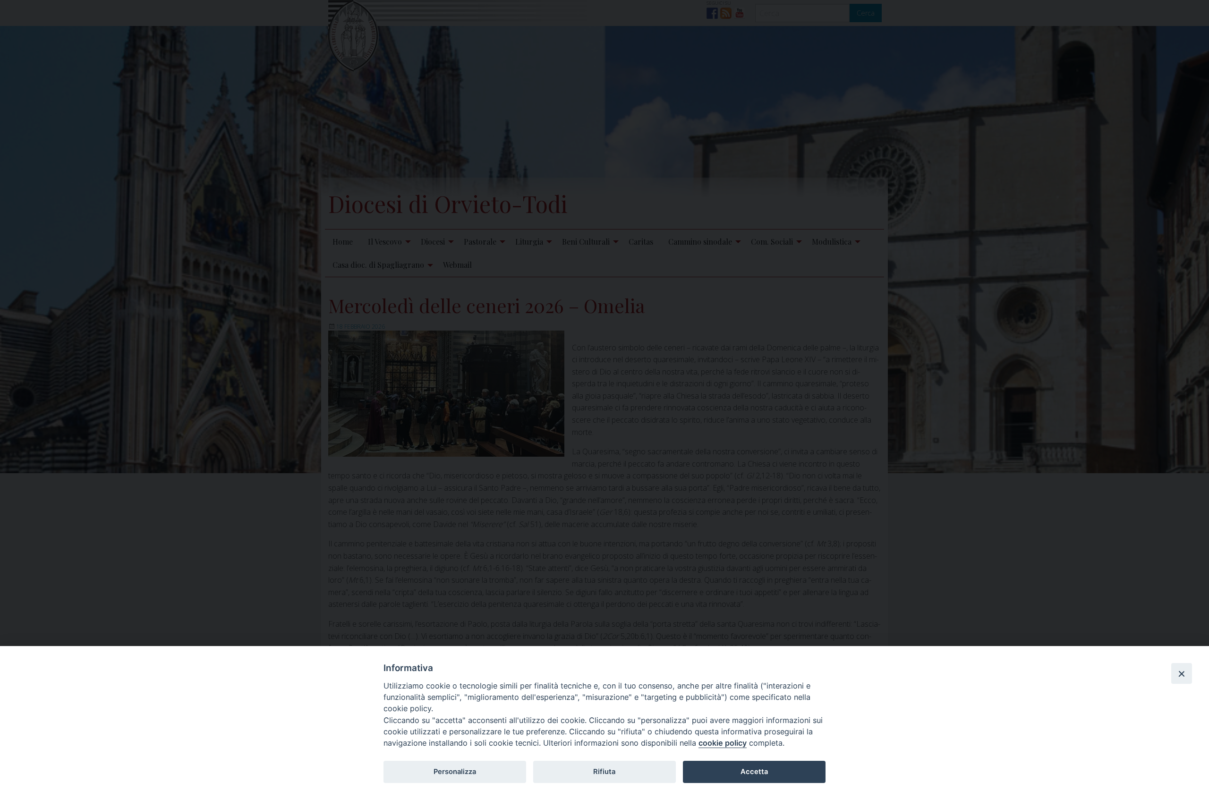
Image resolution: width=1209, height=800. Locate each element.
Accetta (754, 771)
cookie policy (722, 743)
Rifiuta (604, 771)
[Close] (1181, 673)
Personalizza (455, 771)
